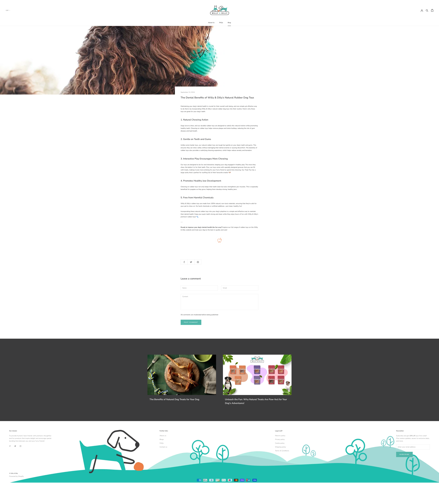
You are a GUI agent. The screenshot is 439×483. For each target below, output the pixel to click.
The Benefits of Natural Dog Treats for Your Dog (174, 399)
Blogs (162, 439)
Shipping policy (280, 447)
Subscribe (404, 454)
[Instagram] (20, 446)
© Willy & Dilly (13, 473)
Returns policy (280, 436)
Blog (229, 23)
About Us (211, 23)
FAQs (221, 23)
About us (163, 436)
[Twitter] (15, 446)
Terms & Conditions (282, 451)
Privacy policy (280, 439)
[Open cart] (432, 10)
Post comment (191, 322)
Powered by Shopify (16, 476)
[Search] (427, 10)
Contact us (163, 447)
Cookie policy (279, 443)
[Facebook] (10, 446)
